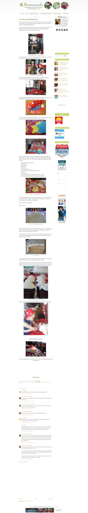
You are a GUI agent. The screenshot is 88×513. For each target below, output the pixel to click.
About (27, 13)
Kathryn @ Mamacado (25, 396)
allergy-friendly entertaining (41, 382)
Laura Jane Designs (55, 506)
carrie (22, 425)
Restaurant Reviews (57, 13)
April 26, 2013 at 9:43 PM (27, 442)
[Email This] (36, 381)
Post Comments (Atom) (28, 501)
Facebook (57, 30)
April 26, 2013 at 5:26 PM (27, 422)
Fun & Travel (65, 13)
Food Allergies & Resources (45, 13)
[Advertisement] (26, 491)
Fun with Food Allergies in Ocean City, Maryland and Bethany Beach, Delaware (63, 79)
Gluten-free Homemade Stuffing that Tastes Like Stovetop (63, 74)
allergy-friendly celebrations (28, 382)
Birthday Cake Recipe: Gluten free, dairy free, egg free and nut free (63, 69)
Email (67, 30)
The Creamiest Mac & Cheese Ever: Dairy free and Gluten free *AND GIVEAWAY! (63, 63)
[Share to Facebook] (39, 381)
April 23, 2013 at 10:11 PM (27, 401)
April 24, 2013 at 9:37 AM (27, 408)
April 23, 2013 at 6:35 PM (27, 393)
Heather (22, 390)
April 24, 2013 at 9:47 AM (27, 414)
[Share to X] (38, 381)
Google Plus (64, 30)
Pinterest (62, 30)
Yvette (22, 417)
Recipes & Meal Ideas (34, 13)
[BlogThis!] (37, 381)
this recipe (31, 169)
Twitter (59, 30)
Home (22, 13)
